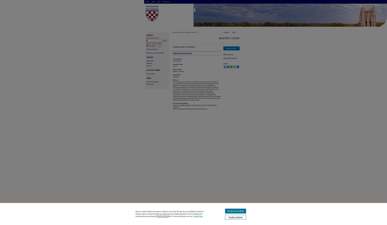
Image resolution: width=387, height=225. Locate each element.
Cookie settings (162, 216)
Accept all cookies (235, 211)
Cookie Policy (198, 216)
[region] (193, 214)
